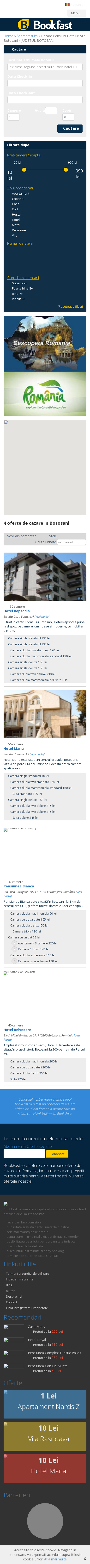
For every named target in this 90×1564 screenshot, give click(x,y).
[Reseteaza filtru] (70, 306)
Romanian (77, 4)
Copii (66, 110)
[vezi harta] (42, 616)
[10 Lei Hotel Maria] (5, 1452)
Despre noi (14, 1292)
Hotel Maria (14, 748)
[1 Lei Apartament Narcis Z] (5, 1388)
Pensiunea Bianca (19, 886)
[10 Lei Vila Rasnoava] (5, 1420)
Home (8, 36)
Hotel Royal (37, 1335)
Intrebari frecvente (19, 1274)
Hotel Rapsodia (17, 611)
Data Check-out (21, 93)
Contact (11, 1297)
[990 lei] (66, 170)
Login (12, 12)
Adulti (40, 110)
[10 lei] (24, 170)
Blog (9, 1280)
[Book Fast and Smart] (45, 28)
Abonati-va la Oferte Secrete (28, 1141)
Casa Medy (36, 1322)
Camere (14, 110)
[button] (42, 480)
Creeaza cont (35, 12)
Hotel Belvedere (17, 1029)
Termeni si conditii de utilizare (27, 1269)
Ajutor (10, 1286)
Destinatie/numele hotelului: (32, 60)
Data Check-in (19, 76)
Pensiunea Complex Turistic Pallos (54, 1348)
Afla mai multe (55, 1559)
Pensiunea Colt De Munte (48, 1361)
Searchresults (27, 36)
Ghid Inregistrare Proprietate (27, 1303)
